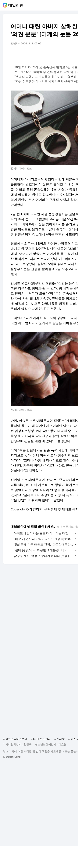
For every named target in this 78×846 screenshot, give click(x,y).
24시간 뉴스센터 (41, 739)
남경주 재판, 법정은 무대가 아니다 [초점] (41, 556)
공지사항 (59, 739)
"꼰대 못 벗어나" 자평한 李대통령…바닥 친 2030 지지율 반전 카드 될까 (43, 550)
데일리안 (15, 5)
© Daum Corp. (12, 756)
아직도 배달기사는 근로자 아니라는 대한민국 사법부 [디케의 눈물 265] (43, 533)
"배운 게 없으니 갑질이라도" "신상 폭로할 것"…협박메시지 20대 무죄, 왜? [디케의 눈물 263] (43, 539)
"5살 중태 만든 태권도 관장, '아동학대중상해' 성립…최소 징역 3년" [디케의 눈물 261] (43, 544)
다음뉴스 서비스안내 (15, 739)
